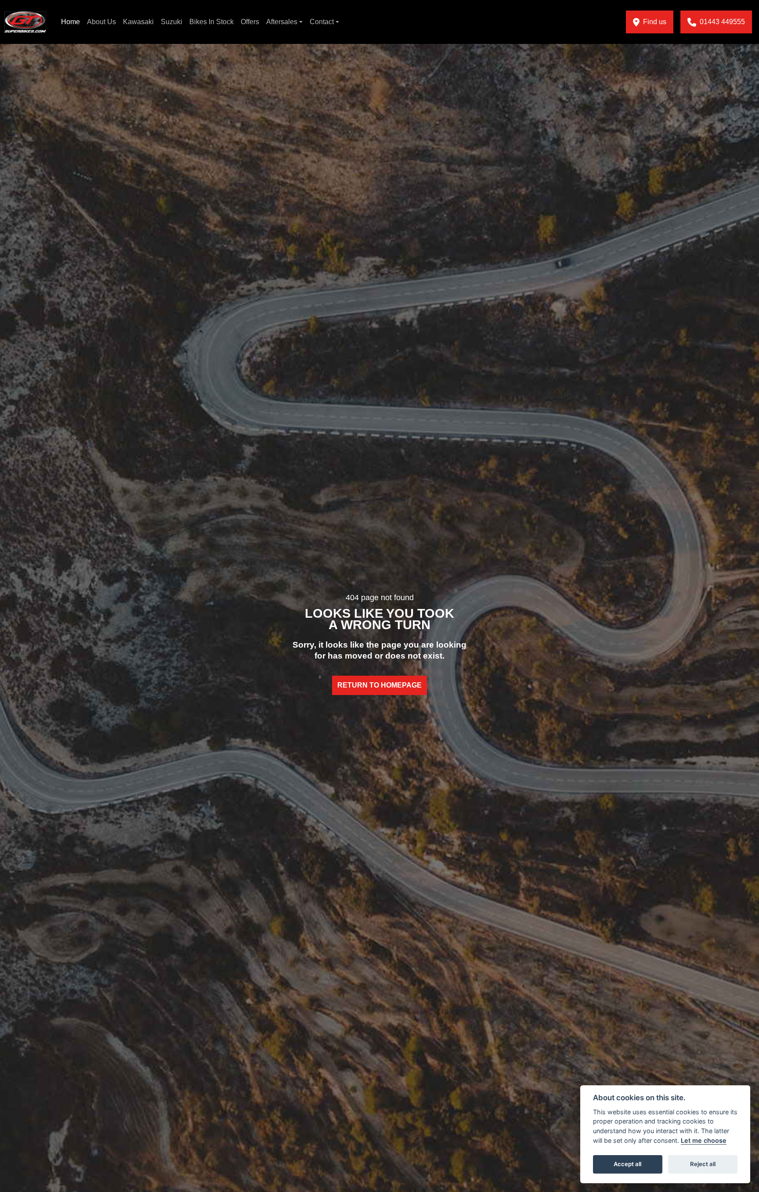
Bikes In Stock (211, 21)
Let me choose (703, 1140)
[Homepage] (25, 22)
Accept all (627, 1163)
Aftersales (281, 21)
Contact (322, 21)
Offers (250, 21)
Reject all (703, 1163)
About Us (101, 21)
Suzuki (171, 21)
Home (70, 21)
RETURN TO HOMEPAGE (379, 685)
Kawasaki (138, 21)
